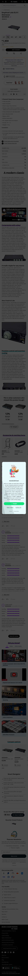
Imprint (10, 511)
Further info (18, 507)
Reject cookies (10, 507)
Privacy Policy (16, 511)
